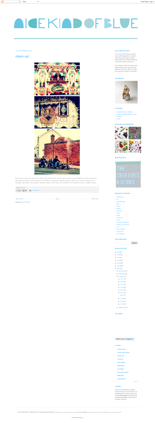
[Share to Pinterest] (26, 190)
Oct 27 (122, 284)
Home (57, 199)
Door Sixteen (121, 362)
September (122, 307)
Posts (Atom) (26, 202)
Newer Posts (19, 199)
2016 (118, 255)
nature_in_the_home (123, 224)
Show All (136, 381)
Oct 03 (122, 301)
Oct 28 (122, 282)
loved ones (120, 217)
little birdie (120, 375)
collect (118, 206)
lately (118, 215)
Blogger (81, 417)
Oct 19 (122, 290)
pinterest (119, 116)
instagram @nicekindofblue (125, 112)
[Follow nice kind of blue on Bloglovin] (125, 340)
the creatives (120, 234)
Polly (118, 54)
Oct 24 (122, 287)
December (122, 271)
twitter (119, 119)
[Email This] (17, 190)
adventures (23, 187)
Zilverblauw (120, 365)
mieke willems (121, 379)
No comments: (36, 190)
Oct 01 (122, 304)
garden (119, 208)
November (122, 274)
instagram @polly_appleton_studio (127, 114)
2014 (118, 260)
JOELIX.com (120, 356)
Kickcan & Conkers (123, 372)
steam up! (22, 56)
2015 (118, 257)
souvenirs (120, 359)
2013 (118, 263)
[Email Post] (29, 190)
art (117, 199)
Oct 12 (122, 293)
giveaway (119, 211)
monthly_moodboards (123, 222)
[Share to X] (21, 190)
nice (118, 227)
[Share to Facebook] (24, 190)
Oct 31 (122, 279)
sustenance (120, 231)
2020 (118, 252)
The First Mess (121, 349)
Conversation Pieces (123, 352)
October (121, 276)
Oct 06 (122, 298)
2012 (118, 266)
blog (118, 204)
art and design (121, 201)
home (118, 213)
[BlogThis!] (19, 190)
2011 (118, 268)
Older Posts (95, 199)
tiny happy (120, 369)
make (118, 220)
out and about (121, 229)
